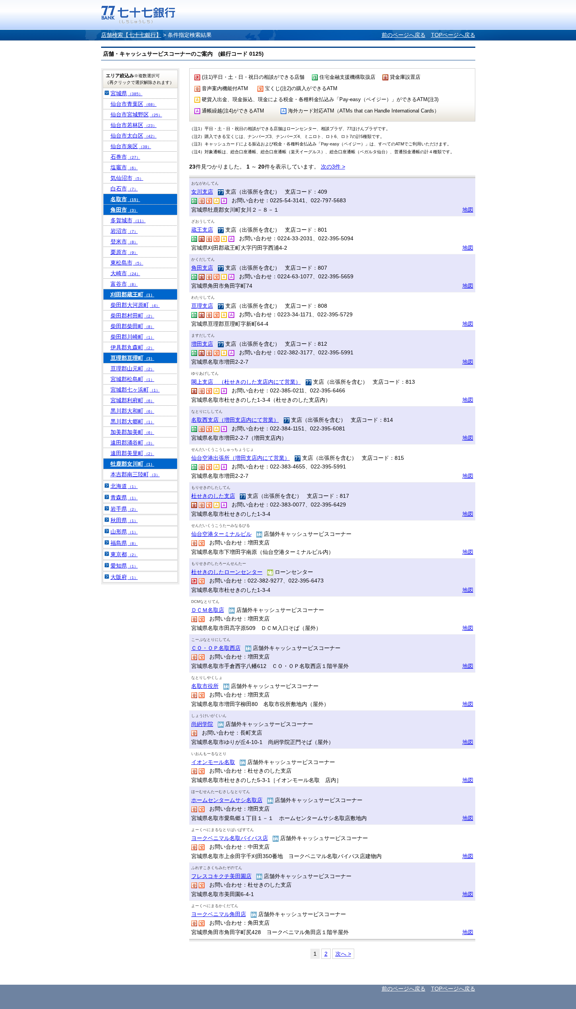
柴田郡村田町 (132, 315)
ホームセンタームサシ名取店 (227, 800)
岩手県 (124, 509)
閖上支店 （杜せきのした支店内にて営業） (246, 382)
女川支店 (202, 192)
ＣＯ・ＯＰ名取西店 (216, 648)
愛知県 (124, 566)
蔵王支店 (202, 230)
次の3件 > (333, 166)
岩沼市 (124, 231)
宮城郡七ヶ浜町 (135, 390)
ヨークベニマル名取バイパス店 (229, 838)
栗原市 (124, 252)
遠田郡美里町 (132, 453)
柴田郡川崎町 (132, 337)
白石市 (124, 188)
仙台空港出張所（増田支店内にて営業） (240, 458)
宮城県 (126, 93)
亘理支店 (202, 306)
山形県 (124, 531)
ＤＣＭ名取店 (207, 610)
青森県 (124, 497)
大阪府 (124, 577)
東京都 (124, 554)
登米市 (124, 241)
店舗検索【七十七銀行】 (131, 35)
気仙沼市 (126, 178)
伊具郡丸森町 (132, 347)
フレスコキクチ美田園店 (221, 876)
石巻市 (125, 157)
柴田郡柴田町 (132, 326)
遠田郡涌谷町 (132, 442)
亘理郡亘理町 (132, 358)
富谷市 (124, 284)
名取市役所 (205, 686)
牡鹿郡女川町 (132, 464)
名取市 (125, 199)
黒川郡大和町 (132, 411)
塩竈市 (124, 167)
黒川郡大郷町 (132, 421)
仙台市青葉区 (133, 104)
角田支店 (202, 268)
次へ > (343, 954)
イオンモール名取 (213, 762)
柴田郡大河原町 (135, 305)
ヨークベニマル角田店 (218, 914)
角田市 (124, 210)
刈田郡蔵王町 (132, 294)
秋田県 (124, 520)
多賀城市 (128, 220)
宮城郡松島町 (132, 379)
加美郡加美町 (132, 432)
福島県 (124, 543)
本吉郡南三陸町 (135, 474)
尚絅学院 (202, 724)
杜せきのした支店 (213, 496)
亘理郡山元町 (132, 368)
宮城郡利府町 (132, 400)
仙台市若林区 (133, 125)
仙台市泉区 (130, 146)
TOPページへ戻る (453, 35)
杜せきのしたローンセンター (227, 572)
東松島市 (126, 263)
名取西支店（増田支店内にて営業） (235, 420)
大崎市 (125, 273)
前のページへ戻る (404, 35)
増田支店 (202, 344)
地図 (467, 210)
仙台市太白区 (133, 135)
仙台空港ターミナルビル (221, 534)
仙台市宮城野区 (136, 114)
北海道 (124, 486)
